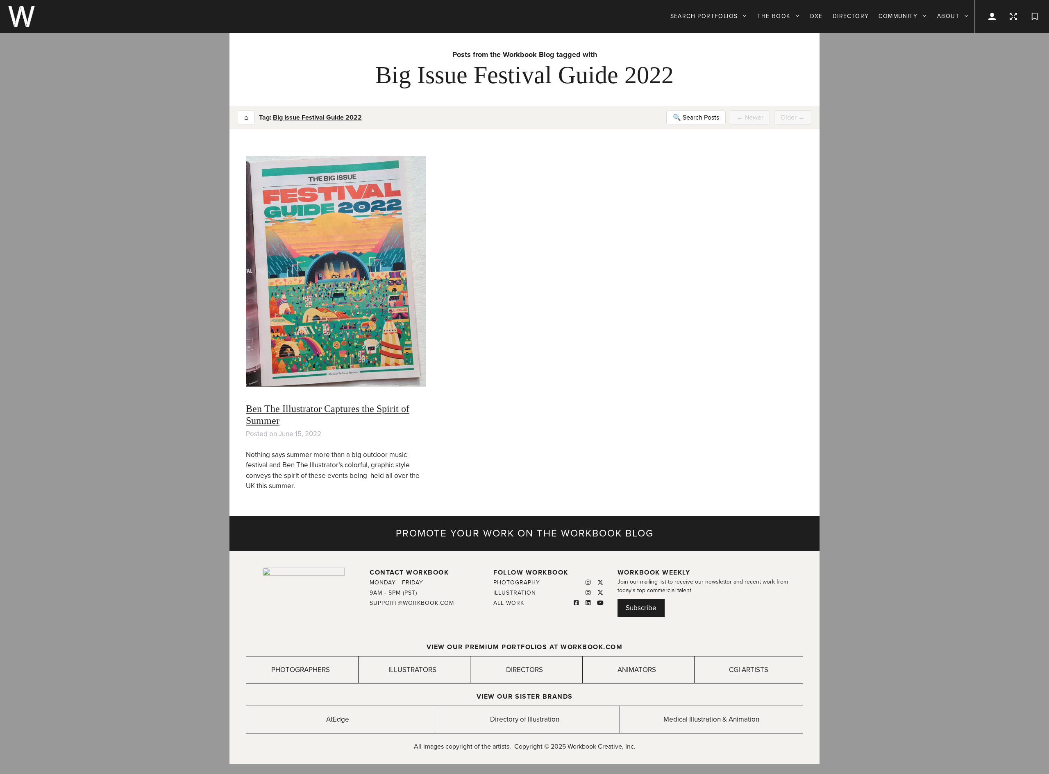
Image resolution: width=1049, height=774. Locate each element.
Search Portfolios (704, 16)
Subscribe (641, 608)
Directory (851, 16)
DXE (816, 16)
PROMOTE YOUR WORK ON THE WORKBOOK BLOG (525, 533)
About (948, 16)
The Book (773, 16)
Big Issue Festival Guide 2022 (317, 117)
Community (898, 16)
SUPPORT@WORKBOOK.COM (412, 603)
